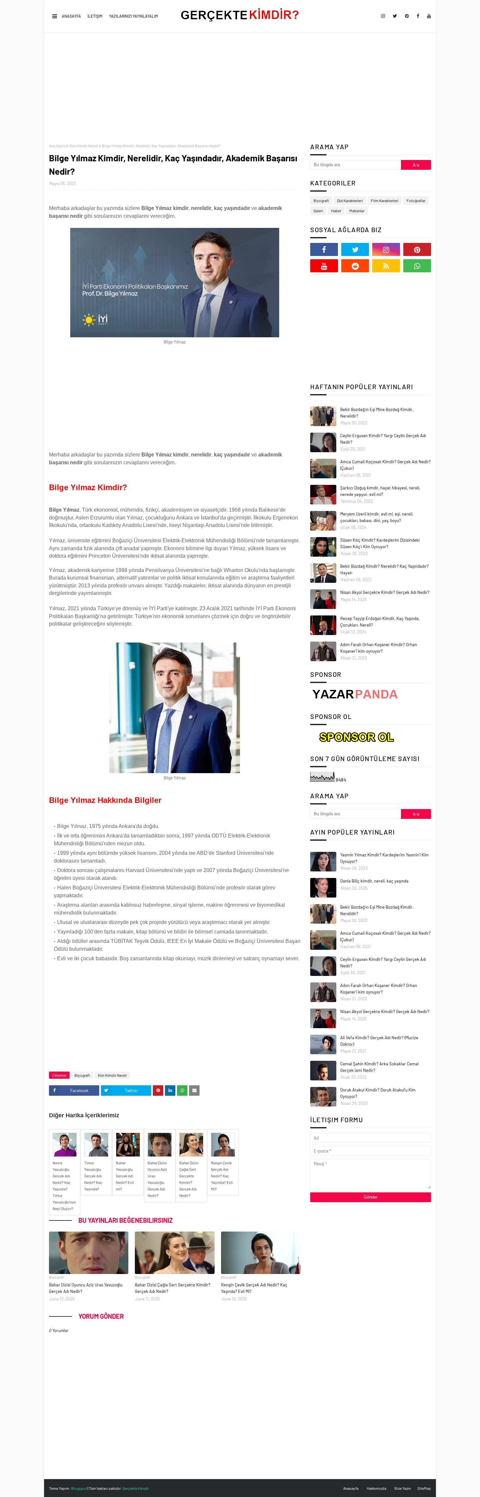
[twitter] (395, 16)
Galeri (318, 210)
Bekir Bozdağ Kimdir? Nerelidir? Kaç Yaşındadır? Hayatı (384, 569)
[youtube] (428, 16)
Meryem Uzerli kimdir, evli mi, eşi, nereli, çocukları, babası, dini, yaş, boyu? (376, 517)
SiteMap (424, 1488)
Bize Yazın (402, 1488)
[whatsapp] (417, 265)
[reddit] (355, 265)
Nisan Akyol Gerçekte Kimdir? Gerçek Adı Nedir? (384, 592)
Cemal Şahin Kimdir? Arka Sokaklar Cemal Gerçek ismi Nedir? (379, 1067)
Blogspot (79, 1488)
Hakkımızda (376, 1488)
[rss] (386, 265)
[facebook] (418, 16)
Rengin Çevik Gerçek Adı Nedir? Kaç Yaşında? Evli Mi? (254, 1288)
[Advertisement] (240, 88)
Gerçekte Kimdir (135, 1488)
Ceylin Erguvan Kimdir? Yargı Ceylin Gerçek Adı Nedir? (383, 439)
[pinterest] (407, 16)
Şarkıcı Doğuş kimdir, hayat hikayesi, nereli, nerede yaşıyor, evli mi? (380, 491)
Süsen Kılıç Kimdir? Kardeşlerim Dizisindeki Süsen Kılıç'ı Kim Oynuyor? (380, 543)
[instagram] (383, 16)
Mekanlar (356, 210)
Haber (336, 210)
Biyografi (82, 1075)
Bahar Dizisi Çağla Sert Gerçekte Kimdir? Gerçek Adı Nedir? (172, 1288)
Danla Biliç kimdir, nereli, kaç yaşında (374, 881)
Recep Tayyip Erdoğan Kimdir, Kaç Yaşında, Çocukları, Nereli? (380, 622)
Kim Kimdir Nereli (83, 145)
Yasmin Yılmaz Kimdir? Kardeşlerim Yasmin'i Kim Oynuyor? (384, 858)
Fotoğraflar (416, 200)
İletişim (95, 16)
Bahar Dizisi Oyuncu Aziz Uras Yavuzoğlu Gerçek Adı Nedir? (85, 1288)
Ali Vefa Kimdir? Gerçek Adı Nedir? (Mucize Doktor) (379, 1041)
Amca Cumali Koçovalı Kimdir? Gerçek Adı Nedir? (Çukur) (385, 465)
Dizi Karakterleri (350, 200)
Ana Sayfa (57, 145)
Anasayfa (71, 16)
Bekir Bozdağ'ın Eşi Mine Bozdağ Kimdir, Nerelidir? (376, 413)
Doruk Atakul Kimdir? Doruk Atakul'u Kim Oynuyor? (378, 1093)
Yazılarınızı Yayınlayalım (133, 16)
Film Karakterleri (384, 200)
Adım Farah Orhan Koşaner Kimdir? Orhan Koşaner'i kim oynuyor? (378, 648)
